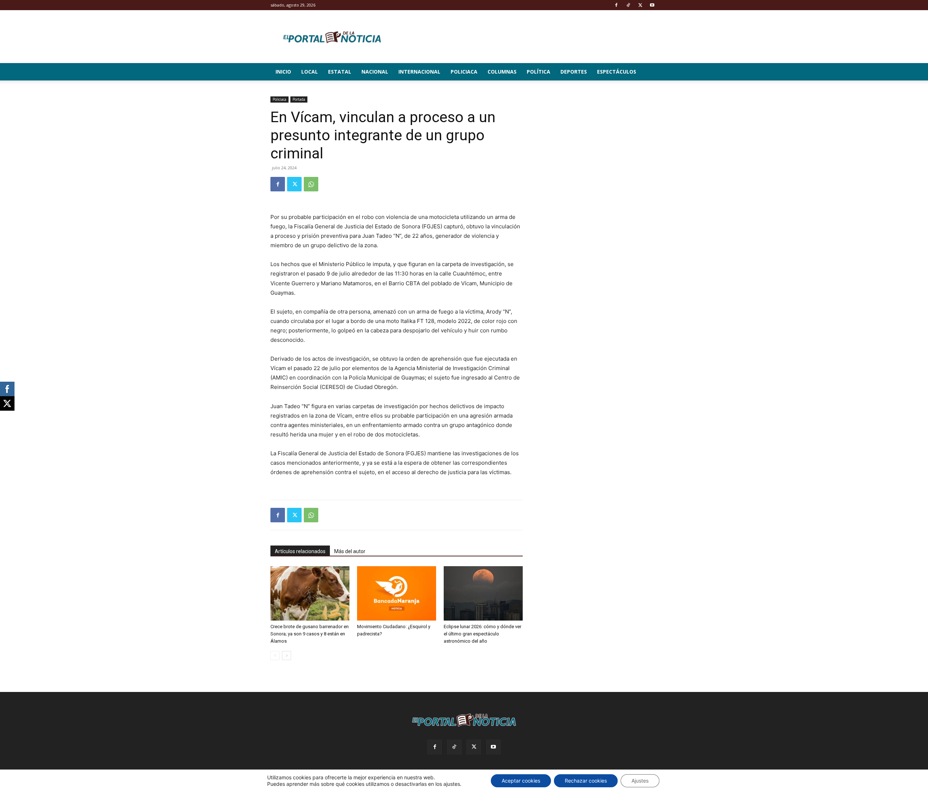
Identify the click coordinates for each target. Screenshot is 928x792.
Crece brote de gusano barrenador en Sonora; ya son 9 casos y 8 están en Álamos (309, 634)
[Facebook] (616, 5)
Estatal (339, 71)
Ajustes (640, 781)
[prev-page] (274, 655)
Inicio (283, 71)
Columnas (502, 71)
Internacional (419, 71)
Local (309, 71)
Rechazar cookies (586, 781)
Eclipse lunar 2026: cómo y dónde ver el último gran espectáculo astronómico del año (482, 634)
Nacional (374, 71)
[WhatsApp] (311, 184)
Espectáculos (616, 71)
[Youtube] (652, 5)
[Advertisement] (598, 141)
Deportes (573, 71)
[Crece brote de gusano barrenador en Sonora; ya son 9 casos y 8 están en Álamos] (309, 593)
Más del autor (349, 551)
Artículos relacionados (300, 551)
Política (538, 71)
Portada (299, 99)
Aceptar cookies (521, 781)
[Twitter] (640, 5)
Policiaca (464, 71)
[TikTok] (628, 5)
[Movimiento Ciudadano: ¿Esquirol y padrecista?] (396, 593)
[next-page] (286, 655)
